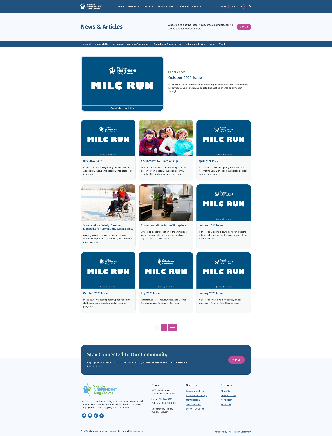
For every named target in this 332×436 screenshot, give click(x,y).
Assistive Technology (138, 44)
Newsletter (226, 399)
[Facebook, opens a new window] (84, 415)
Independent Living (195, 44)
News (212, 44)
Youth (222, 44)
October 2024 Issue (185, 77)
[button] (249, 6)
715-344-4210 (165, 399)
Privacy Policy (221, 432)
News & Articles (165, 6)
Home (121, 6)
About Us (225, 391)
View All (87, 44)
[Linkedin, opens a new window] (101, 415)
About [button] (147, 6)
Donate (222, 6)
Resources (226, 404)
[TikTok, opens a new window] (96, 415)
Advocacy (117, 44)
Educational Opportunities (167, 44)
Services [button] (132, 6)
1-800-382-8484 (169, 403)
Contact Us (236, 6)
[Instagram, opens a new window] (90, 415)
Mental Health (193, 399)
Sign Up (244, 26)
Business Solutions (195, 408)
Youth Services (193, 404)
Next (172, 327)
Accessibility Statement (240, 432)
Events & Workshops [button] (187, 6)
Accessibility (101, 44)
